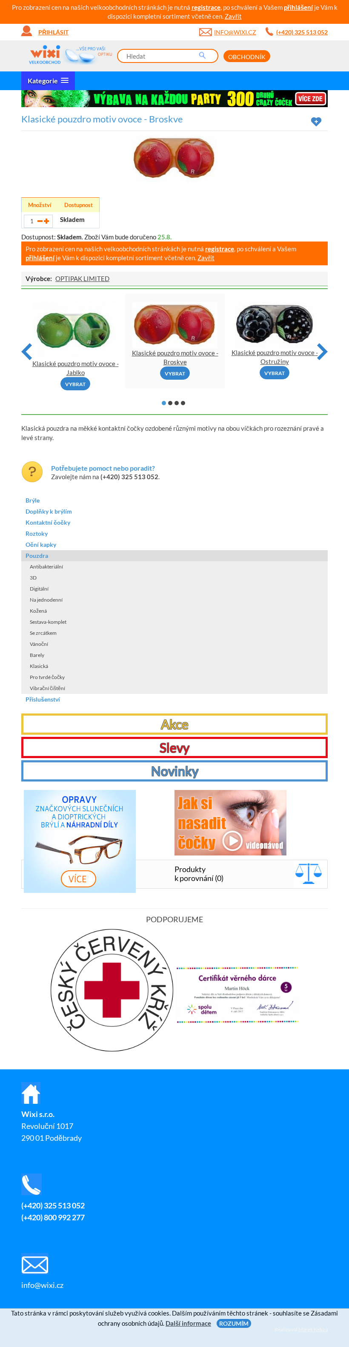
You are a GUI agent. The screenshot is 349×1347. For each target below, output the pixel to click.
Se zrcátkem (43, 633)
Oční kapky (41, 544)
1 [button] (164, 403)
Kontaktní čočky (48, 522)
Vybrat (75, 384)
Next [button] (322, 351)
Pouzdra (37, 555)
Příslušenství (43, 699)
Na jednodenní (46, 600)
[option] (174, 98)
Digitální (39, 588)
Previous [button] (26, 351)
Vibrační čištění (47, 688)
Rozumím (234, 1323)
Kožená (38, 611)
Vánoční (39, 644)
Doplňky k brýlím (49, 511)
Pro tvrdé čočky (47, 677)
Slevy (174, 747)
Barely (37, 655)
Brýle (33, 500)
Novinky (174, 771)
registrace (206, 7)
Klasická (39, 666)
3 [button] (176, 403)
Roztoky (37, 533)
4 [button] (183, 403)
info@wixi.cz (235, 32)
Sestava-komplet (48, 622)
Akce (175, 724)
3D (33, 577)
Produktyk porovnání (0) (198, 873)
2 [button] (170, 403)
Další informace (188, 1323)
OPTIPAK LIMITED (82, 278)
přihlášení (298, 7)
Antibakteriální (46, 566)
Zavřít (233, 16)
